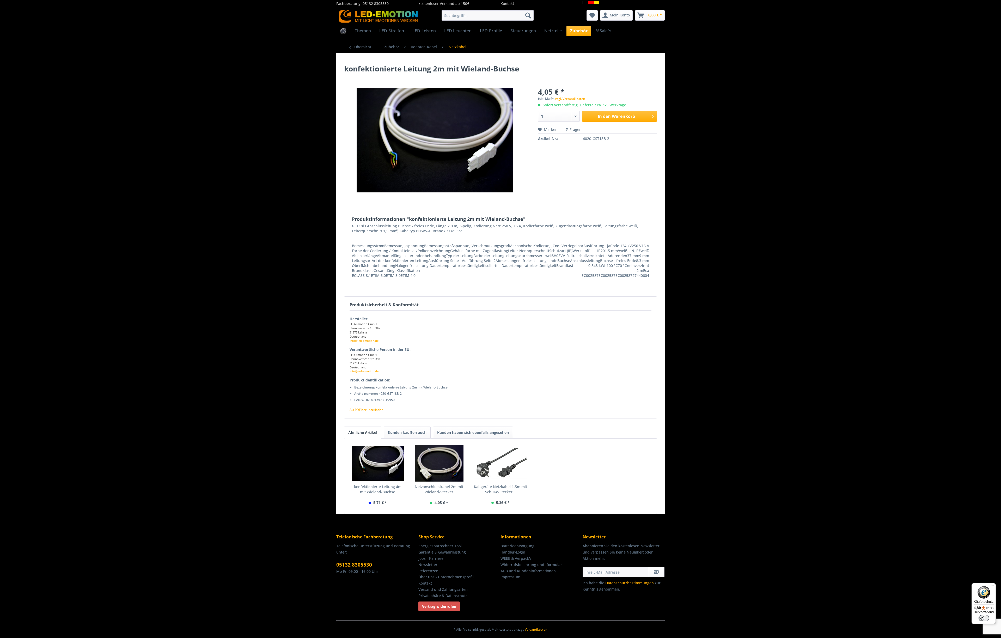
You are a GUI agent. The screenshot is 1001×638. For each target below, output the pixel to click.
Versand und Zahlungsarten (443, 589)
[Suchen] (528, 15)
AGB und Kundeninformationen (528, 570)
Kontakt (507, 3)
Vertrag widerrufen (439, 606)
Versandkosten (536, 629)
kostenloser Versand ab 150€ (443, 3)
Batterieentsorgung (517, 545)
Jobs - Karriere (430, 558)
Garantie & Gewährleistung (442, 552)
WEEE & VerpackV (516, 558)
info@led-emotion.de (364, 341)
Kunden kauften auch (407, 432)
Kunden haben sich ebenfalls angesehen (473, 432)
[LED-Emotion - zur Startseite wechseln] (378, 16)
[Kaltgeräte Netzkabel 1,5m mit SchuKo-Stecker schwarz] (500, 463)
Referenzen (428, 570)
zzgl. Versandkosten (570, 98)
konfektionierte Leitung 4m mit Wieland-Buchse (377, 489)
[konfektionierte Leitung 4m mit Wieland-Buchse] (378, 463)
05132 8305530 (376, 3)
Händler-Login (512, 552)
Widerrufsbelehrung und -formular (531, 564)
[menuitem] (488, 15)
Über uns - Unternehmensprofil (446, 576)
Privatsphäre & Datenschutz (442, 595)
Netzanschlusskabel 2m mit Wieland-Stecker (439, 489)
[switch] (984, 618)
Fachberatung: (349, 3)
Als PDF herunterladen (366, 410)
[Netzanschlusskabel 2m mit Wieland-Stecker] (439, 463)
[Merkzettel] (592, 15)
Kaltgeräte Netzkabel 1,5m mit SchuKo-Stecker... (500, 489)
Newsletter (427, 564)
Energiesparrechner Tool (440, 545)
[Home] (343, 31)
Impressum (510, 576)
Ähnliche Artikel (362, 432)
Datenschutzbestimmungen (629, 582)
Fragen (576, 129)
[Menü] (993, 586)
